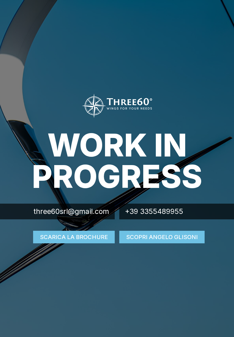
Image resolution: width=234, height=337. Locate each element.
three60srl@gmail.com (71, 211)
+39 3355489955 (154, 211)
